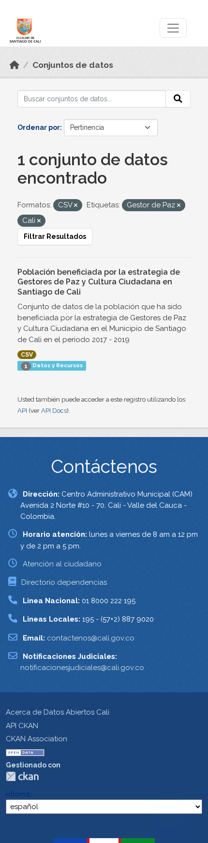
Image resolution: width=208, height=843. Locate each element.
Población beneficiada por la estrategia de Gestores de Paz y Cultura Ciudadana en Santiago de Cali (98, 282)
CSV (27, 354)
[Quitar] (75, 206)
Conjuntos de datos (72, 65)
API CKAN (22, 725)
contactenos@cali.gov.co (90, 638)
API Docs (54, 410)
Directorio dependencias (64, 582)
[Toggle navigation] (173, 28)
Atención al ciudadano (62, 564)
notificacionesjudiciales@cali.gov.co (82, 667)
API (22, 410)
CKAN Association (36, 738)
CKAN (22, 776)
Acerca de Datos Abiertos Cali (57, 712)
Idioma (18, 794)
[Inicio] (14, 65)
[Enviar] (178, 99)
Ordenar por (38, 127)
